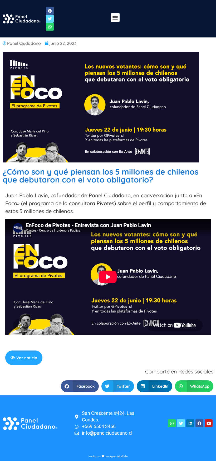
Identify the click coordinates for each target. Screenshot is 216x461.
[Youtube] (209, 423)
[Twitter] (181, 423)
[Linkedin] (190, 423)
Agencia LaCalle (118, 456)
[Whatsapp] (172, 423)
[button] (115, 17)
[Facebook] (199, 423)
